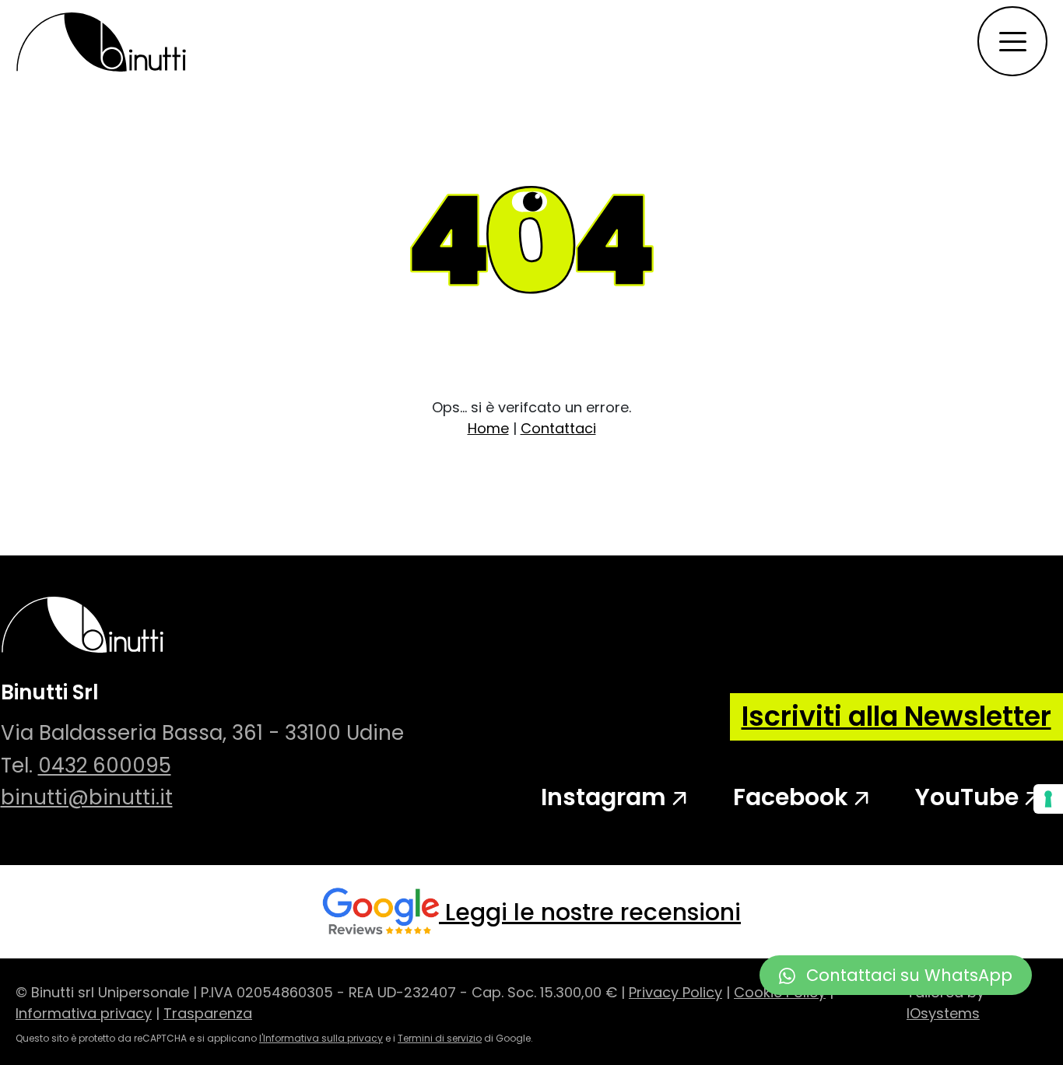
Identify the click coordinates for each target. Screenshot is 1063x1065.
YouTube (969, 797)
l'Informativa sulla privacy (321, 1038)
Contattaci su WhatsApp (907, 975)
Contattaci (558, 428)
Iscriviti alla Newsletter (896, 716)
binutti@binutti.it (87, 797)
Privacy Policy (675, 992)
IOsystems (943, 1013)
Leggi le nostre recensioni (593, 912)
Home (488, 428)
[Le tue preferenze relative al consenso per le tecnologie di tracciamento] (1048, 799)
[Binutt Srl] (101, 41)
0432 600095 (104, 765)
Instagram (606, 797)
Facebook (793, 797)
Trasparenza (207, 1013)
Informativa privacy (84, 1013)
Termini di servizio (440, 1038)
